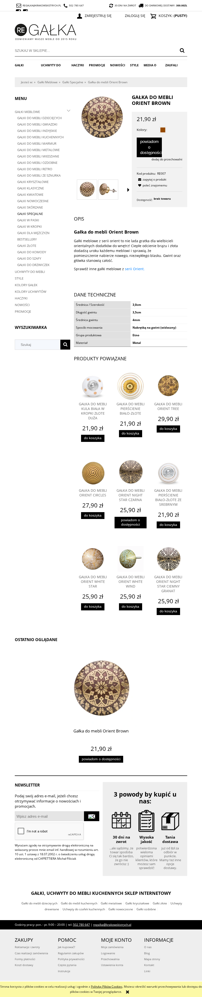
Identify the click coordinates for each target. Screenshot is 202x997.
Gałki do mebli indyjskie (37, 130)
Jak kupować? (66, 947)
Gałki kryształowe (137, 903)
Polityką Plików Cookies (106, 986)
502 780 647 (76, 5)
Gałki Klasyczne (30, 188)
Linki (147, 971)
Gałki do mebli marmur (36, 143)
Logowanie (108, 953)
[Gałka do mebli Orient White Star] (93, 559)
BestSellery (27, 239)
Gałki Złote (26, 245)
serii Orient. (134, 269)
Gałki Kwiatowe (30, 194)
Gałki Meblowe (27, 112)
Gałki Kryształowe (33, 182)
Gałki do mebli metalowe (38, 150)
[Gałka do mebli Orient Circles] (93, 472)
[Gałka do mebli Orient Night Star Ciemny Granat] (168, 559)
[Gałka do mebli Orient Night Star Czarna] (130, 472)
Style (19, 278)
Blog (147, 953)
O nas (148, 947)
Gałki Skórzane (30, 207)
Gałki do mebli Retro (34, 169)
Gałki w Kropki (29, 226)
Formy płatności (25, 959)
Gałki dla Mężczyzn (33, 233)
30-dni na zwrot (125, 5)
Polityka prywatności (71, 959)
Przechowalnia (110, 959)
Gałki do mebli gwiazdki (37, 124)
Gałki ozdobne (146, 909)
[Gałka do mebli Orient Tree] (168, 386)
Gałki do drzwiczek (33, 265)
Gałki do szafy (29, 258)
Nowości (22, 305)
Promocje (23, 311)
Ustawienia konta (112, 965)
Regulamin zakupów (71, 953)
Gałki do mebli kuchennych (40, 137)
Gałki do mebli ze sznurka (39, 175)
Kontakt (149, 965)
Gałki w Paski (28, 220)
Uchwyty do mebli (30, 271)
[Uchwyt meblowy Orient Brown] (87, 189)
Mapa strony (152, 959)
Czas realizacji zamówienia (31, 953)
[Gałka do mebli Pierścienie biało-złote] (130, 386)
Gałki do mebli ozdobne (37, 162)
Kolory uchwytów (30, 291)
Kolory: (142, 129)
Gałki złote (160, 903)
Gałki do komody (31, 252)
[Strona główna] (45, 31)
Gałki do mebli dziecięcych (39, 118)
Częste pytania (67, 965)
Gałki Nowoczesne (33, 201)
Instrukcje (64, 971)
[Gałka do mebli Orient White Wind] (130, 559)
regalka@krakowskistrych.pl (42, 5)
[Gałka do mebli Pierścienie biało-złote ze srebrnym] (168, 472)
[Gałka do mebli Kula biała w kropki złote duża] (93, 386)
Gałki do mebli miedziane (38, 156)
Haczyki (21, 298)
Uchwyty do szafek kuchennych (84, 909)
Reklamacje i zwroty (27, 947)
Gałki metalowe (111, 903)
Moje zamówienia (112, 947)
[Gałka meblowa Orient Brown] (108, 189)
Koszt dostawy (24, 965)
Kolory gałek (26, 285)
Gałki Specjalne (30, 213)
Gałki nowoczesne (120, 909)
